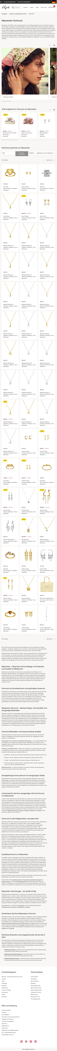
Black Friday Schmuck (36, 987)
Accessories (5, 992)
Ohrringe (4, 979)
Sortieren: (31, 153)
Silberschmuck (34, 994)
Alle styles (4, 996)
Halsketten (32, 810)
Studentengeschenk (35, 985)
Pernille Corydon (16, 923)
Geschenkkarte (5, 1014)
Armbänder (26, 810)
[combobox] (18, 7)
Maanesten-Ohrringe (13, 810)
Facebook (11, 928)
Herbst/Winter (20, 907)
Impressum (4, 1023)
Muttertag (33, 983)
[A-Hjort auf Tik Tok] (35, 1041)
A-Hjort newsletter (6, 1010)
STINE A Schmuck (24, 923)
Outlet (3, 994)
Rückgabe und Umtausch (8, 1019)
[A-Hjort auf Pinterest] (31, 1041)
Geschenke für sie (35, 996)
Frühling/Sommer (6, 907)
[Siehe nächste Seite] (54, 160)
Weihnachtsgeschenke (36, 990)
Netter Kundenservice (22, 881)
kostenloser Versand (16, 879)
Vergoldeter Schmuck (36, 992)
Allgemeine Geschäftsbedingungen (10, 1030)
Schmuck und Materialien (8, 1021)
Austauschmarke (6, 881)
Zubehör (39, 810)
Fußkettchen (5, 987)
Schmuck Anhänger (6, 990)
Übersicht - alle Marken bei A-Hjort (18, 13)
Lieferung (4, 1012)
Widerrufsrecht (5, 1025)
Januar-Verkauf (34, 976)
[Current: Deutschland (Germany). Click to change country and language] (53, 2)
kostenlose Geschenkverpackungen (32, 879)
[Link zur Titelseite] (5, 7)
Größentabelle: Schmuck (8, 1034)
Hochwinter (27, 907)
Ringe (3, 981)
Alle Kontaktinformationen (28, 1049)
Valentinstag (33, 979)
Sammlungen (21, 905)
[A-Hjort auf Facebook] (21, 1041)
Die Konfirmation (35, 981)
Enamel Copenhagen (7, 923)
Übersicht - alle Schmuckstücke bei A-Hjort (12, 976)
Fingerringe (21, 810)
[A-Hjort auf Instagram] (26, 1041)
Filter (3, 153)
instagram (4, 928)
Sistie (33, 923)
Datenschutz (5, 1028)
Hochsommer (13, 907)
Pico (28, 925)
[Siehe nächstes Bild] (54, 45)
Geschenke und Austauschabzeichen (10, 1017)
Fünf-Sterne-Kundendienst (18, 1)
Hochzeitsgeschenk (35, 999)
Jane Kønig (21, 925)
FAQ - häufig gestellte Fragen (9, 1032)
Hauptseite (4, 13)
